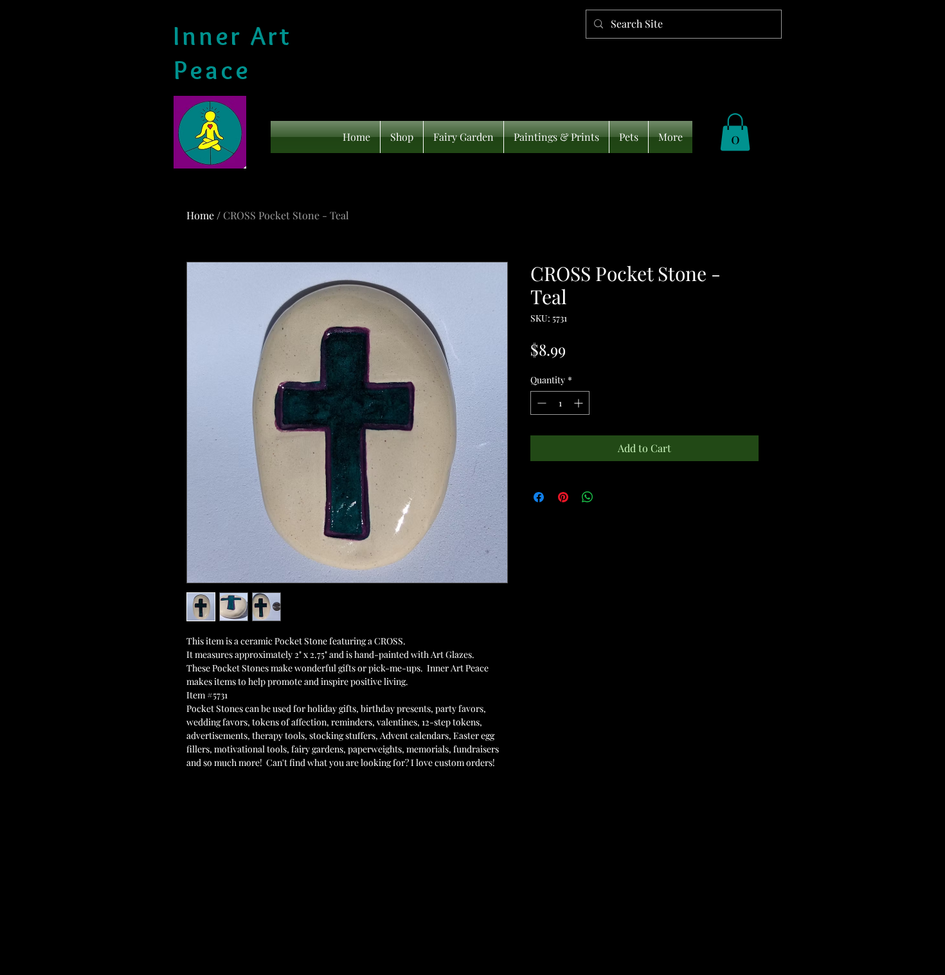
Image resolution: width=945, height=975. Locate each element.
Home (200, 215)
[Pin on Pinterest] (563, 497)
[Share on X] (612, 497)
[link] (735, 132)
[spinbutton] (560, 403)
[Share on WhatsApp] (587, 497)
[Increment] (580, 403)
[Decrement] (540, 403)
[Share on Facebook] (538, 497)
